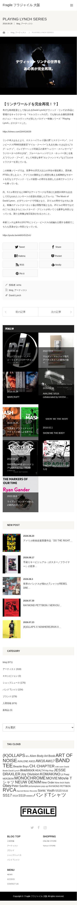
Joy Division (30, 774)
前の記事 (21, 311)
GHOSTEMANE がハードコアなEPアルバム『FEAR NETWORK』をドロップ (20, 458)
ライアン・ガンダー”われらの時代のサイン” (20, 494)
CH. (32, 766)
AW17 (50, 761)
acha (18, 285)
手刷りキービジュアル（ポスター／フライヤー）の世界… (46, 564)
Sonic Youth (46, 790)
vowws (29, 796)
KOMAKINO (50, 774)
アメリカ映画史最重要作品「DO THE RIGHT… (47, 540)
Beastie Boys (21, 766)
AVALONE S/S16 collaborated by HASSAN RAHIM (56, 386)
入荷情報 (7, 703)
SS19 (22, 795)
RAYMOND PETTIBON (60, 786)
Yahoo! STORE (49, 846)
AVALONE (23, 761)
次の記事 (56, 311)
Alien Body (37, 755)
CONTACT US (13, 884)
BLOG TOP (13, 836)
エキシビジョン (10, 676)
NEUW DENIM (28, 782)
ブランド (7, 696)
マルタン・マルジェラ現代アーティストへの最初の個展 (56, 350)
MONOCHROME (30, 778)
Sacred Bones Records (27, 791)
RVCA (9, 790)
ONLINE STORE (49, 841)
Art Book (49, 755)
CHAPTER (45, 766)
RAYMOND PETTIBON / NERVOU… (42, 605)
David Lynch (15, 295)
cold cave (59, 767)
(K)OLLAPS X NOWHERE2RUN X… (42, 627)
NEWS (10, 874)
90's (27, 756)
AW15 (32, 761)
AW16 (40, 761)
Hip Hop (49, 770)
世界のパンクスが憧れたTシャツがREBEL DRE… (45, 585)
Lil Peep (65, 774)
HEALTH (40, 770)
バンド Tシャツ (10, 689)
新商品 (6, 710)
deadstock (27, 770)
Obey (7, 786)
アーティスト (27, 23)
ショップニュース (11, 683)
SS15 (58, 790)
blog (18, 23)
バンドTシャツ (49, 795)
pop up (44, 786)
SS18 (15, 796)
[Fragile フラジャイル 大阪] (21, 5)
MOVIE (52, 778)
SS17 (7, 795)
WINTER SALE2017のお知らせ (56, 458)
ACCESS (11, 879)
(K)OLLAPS (14, 755)
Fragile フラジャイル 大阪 (35, 896)
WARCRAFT (20, 386)
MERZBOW (8, 779)
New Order (47, 782)
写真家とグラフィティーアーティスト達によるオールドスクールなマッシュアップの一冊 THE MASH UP (20, 422)
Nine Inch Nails (62, 782)
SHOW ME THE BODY (56, 422)
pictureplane (35, 786)
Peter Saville (20, 786)
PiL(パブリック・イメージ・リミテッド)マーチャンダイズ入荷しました (20, 350)
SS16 (65, 790)
